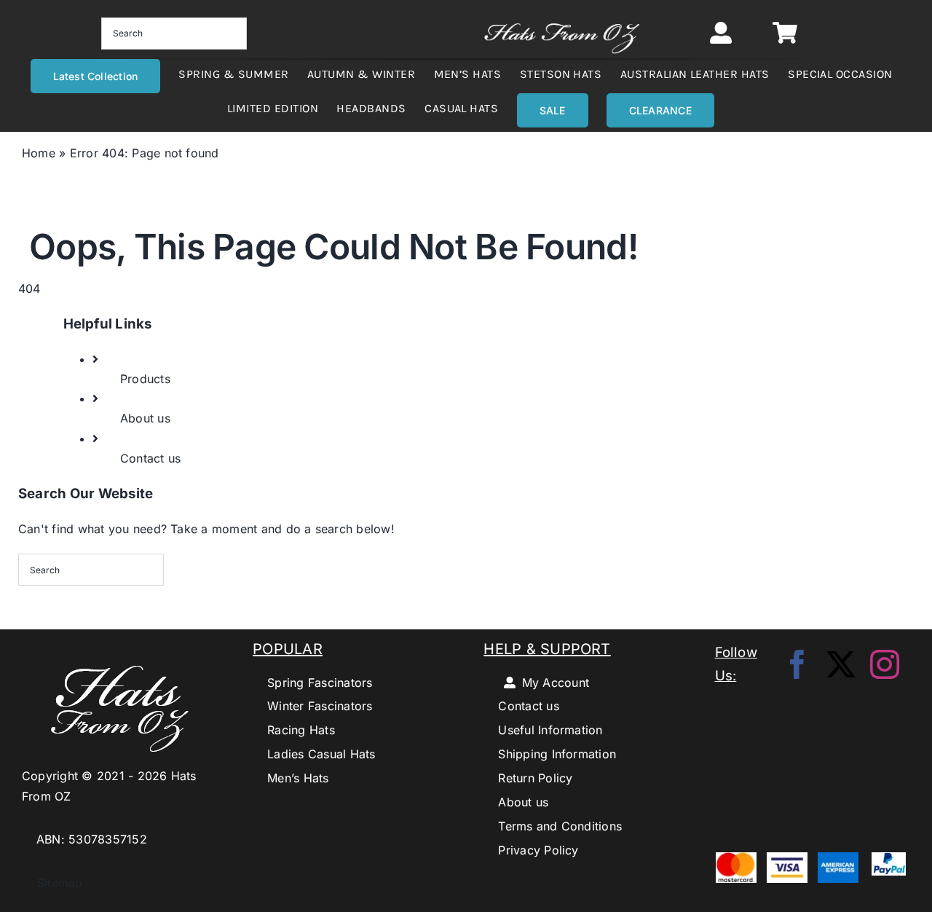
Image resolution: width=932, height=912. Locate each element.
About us (145, 418)
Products (145, 379)
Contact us (150, 458)
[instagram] (884, 664)
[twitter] (841, 664)
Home (38, 153)
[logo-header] (561, 17)
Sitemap (52, 883)
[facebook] (797, 664)
